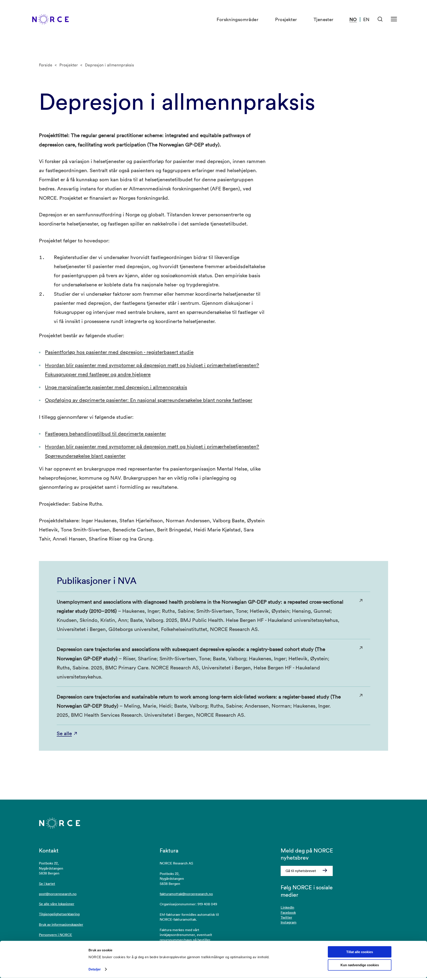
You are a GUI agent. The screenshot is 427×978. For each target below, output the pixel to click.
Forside (45, 65)
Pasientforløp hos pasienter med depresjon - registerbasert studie (119, 352)
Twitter (286, 917)
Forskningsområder (237, 19)
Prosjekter (286, 19)
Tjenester (324, 19)
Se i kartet (47, 883)
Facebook (288, 912)
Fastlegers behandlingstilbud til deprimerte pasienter (105, 433)
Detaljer (95, 969)
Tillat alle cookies (359, 952)
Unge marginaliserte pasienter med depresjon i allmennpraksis (116, 387)
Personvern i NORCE (55, 934)
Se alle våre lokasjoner (56, 904)
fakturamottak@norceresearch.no (186, 894)
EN (366, 19)
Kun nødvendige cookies (359, 965)
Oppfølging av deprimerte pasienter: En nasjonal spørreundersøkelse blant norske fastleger (148, 400)
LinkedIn (287, 907)
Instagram (288, 922)
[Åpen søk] (380, 19)
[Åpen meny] (394, 19)
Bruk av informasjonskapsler (61, 924)
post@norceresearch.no (58, 894)
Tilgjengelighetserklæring (59, 914)
